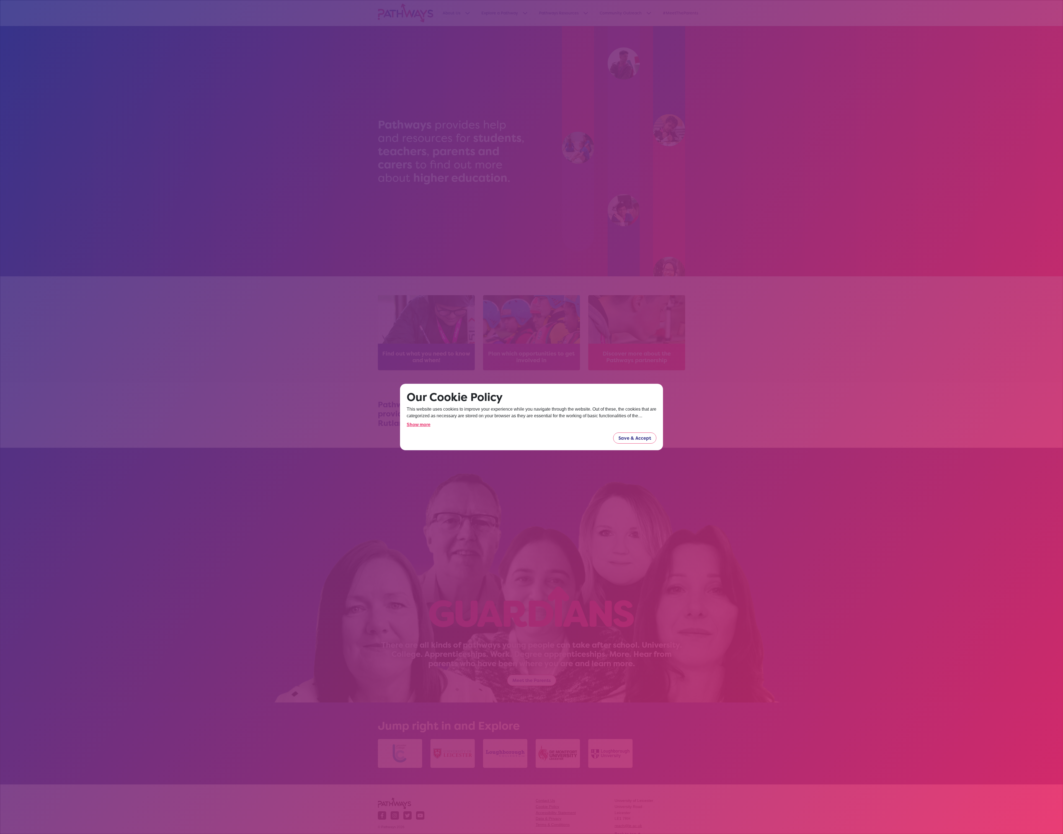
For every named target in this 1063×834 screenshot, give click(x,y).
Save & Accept (634, 438)
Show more (418, 424)
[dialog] (531, 417)
